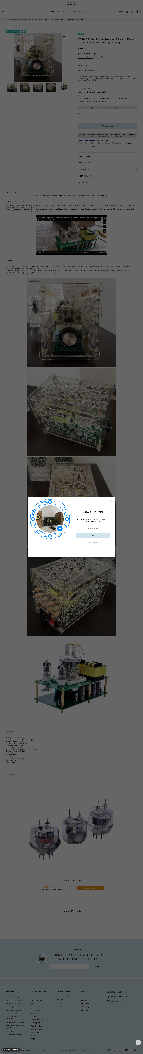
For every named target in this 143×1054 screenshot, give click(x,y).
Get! (93, 535)
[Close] (111, 500)
